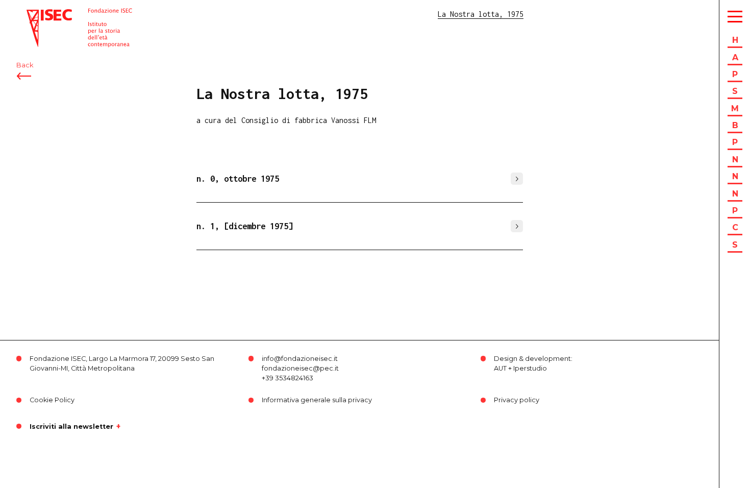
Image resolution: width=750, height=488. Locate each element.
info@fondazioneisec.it (300, 358)
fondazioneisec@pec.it (300, 368)
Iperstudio (530, 368)
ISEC (35, 14)
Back (24, 65)
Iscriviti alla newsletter (71, 426)
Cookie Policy (52, 400)
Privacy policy (516, 400)
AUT (500, 368)
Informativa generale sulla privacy (317, 400)
